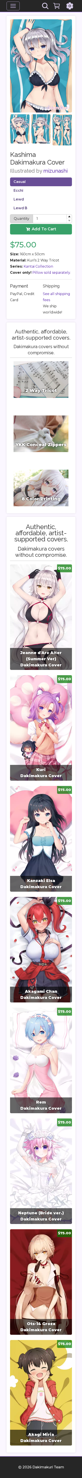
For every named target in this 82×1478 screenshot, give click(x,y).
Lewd (19, 199)
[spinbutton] (52, 218)
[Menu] (13, 6)
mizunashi (55, 171)
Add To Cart (44, 229)
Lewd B (20, 208)
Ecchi (18, 190)
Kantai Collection (38, 266)
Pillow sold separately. (51, 272)
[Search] (45, 6)
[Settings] (69, 6)
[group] (41, 617)
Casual (20, 182)
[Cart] (56, 6)
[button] (69, 217)
